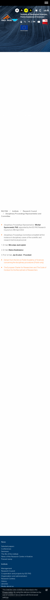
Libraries (4, 584)
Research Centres (8, 579)
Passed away (6, 559)
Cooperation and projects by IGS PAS (16, 573)
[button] (46, 3)
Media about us (7, 586)
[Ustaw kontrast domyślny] (36, 10)
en (34, 22)
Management (6, 568)
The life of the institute (9, 554)
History (4, 581)
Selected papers (7, 546)
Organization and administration (14, 576)
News (3, 542)
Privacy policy (7, 592)
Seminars (5, 551)
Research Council (8, 571)
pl (29, 22)
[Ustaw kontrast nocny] (40, 10)
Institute (4, 564)
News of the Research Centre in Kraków (17, 556)
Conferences (6, 549)
